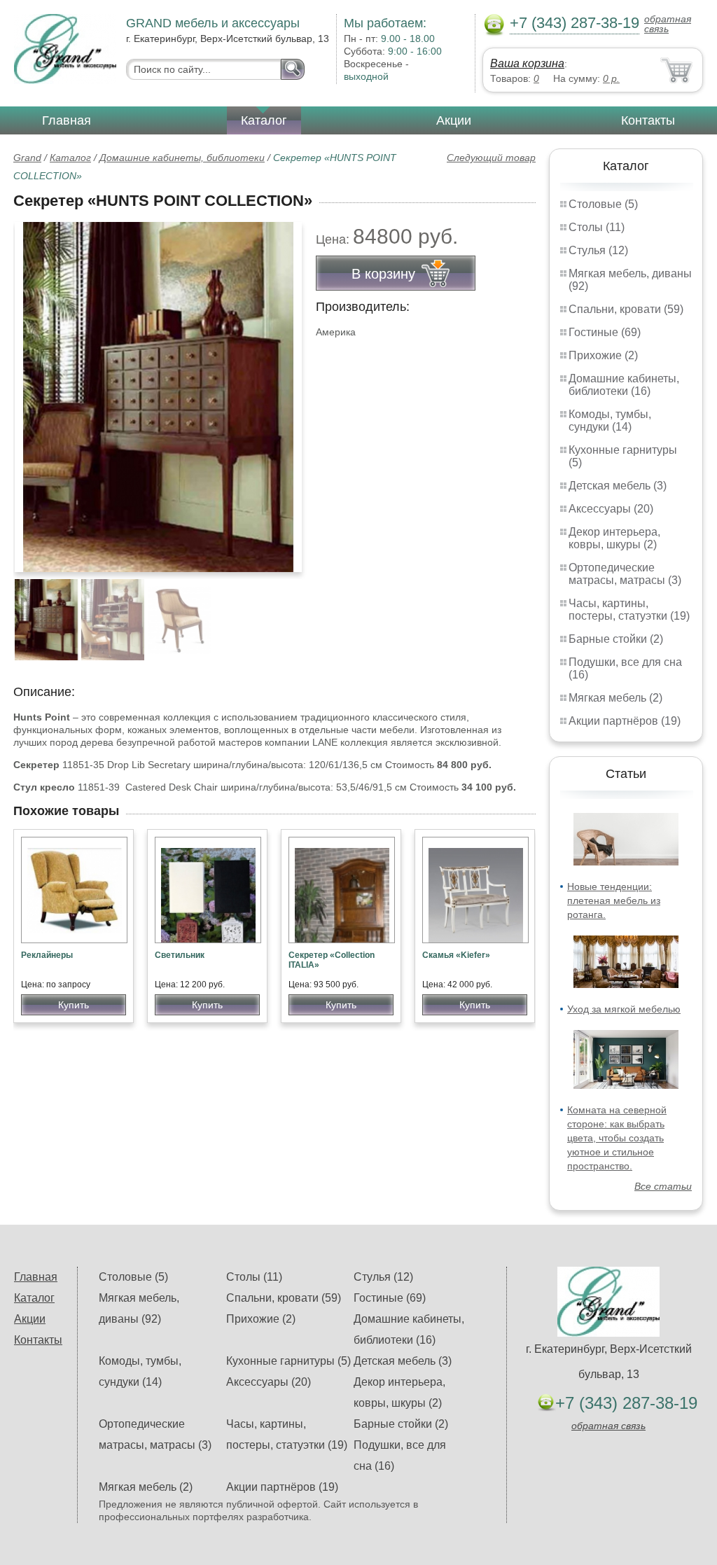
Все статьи (663, 1186)
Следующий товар (491, 157)
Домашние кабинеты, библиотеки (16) (624, 385)
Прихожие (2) (603, 355)
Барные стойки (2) (616, 639)
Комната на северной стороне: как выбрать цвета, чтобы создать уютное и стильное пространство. (617, 1137)
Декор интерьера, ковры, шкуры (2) (614, 538)
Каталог (264, 120)
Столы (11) (597, 227)
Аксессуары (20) (611, 509)
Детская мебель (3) (618, 486)
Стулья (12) (598, 250)
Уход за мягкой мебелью (624, 1009)
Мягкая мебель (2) (615, 698)
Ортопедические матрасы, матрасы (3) (625, 574)
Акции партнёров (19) (625, 721)
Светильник (179, 955)
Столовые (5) (603, 204)
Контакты (648, 120)
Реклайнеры (47, 955)
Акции (453, 120)
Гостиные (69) (605, 332)
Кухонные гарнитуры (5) (288, 1361)
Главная (66, 120)
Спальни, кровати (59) (626, 309)
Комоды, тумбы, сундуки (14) (610, 420)
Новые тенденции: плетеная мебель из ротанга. (613, 900)
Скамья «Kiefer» (456, 955)
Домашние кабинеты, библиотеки (182, 157)
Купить (73, 1004)
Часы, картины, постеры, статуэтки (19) (629, 609)
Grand (27, 157)
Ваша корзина (527, 63)
